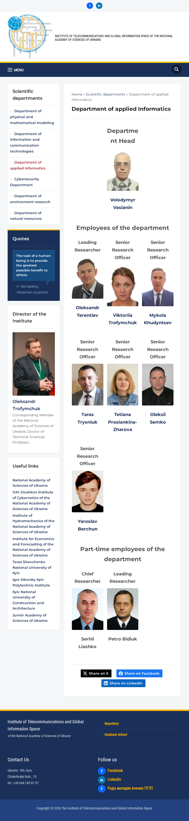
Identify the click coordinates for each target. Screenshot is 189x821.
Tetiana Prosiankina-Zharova (122, 422)
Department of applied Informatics (27, 165)
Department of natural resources (26, 216)
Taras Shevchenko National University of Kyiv (32, 567)
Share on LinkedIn (126, 683)
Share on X (99, 673)
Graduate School (116, 735)
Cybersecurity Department (24, 182)
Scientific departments (105, 94)
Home (77, 94)
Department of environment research (30, 199)
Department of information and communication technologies (25, 142)
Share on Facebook (142, 673)
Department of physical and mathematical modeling (32, 117)
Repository (112, 723)
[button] (16, 70)
